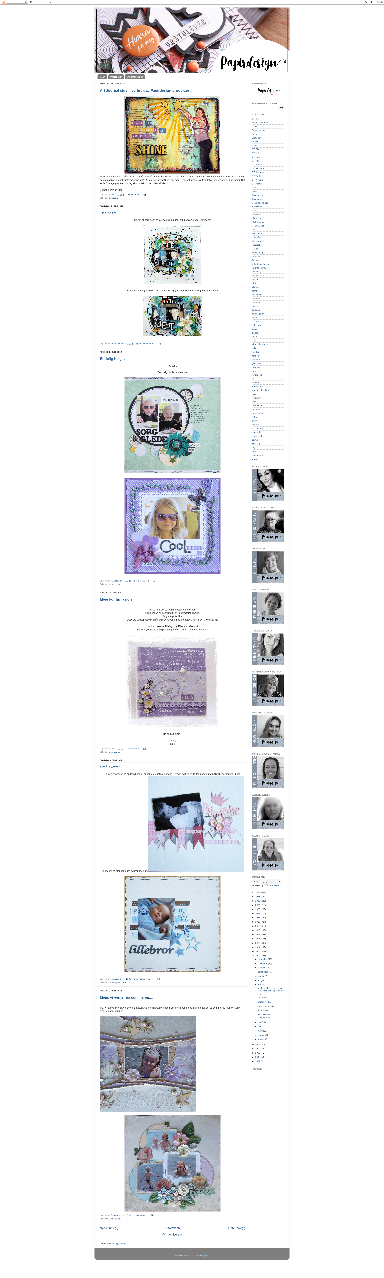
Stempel (256, 256)
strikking (256, 444)
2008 (258, 1057)
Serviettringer (258, 252)
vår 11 (117, 1219)
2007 (258, 1061)
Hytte (254, 210)
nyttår (254, 417)
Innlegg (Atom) (119, 1243)
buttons (255, 317)
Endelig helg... (112, 359)
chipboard (113, 198)
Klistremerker (258, 222)
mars (260, 1031)
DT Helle (256, 153)
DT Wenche (257, 180)
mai (260, 1022)
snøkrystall (257, 436)
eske (254, 348)
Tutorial (255, 260)
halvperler (256, 367)
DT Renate (257, 164)
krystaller (256, 398)
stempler (256, 440)
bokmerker (257, 294)
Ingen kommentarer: (145, 343)
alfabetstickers (259, 275)
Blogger (204, 1255)
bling (254, 283)
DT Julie (256, 157)
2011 (257, 1044)
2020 (258, 922)
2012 (258, 955)
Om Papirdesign (135, 77)
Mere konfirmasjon (116, 599)
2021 (258, 917)
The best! (108, 213)
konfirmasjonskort (260, 390)
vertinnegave (258, 455)
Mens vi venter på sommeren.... (126, 997)
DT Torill (256, 176)
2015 (258, 943)
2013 (258, 951)
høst (254, 371)
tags (254, 451)
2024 (258, 905)
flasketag (256, 356)
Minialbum (257, 233)
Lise (111, 752)
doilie (254, 329)
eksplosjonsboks (260, 344)
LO (253, 229)
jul (253, 379)
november (263, 963)
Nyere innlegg (109, 1228)
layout (112, 584)
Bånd (254, 145)
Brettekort (256, 138)
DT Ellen (256, 149)
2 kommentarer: (141, 581)
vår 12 (117, 752)
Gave (254, 191)
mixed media (258, 405)
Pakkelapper (258, 241)
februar (261, 1035)
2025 (258, 901)
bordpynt (256, 302)
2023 (258, 909)
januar (261, 1039)
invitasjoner (257, 375)
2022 (258, 913)
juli (259, 980)
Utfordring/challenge (261, 264)
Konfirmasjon (258, 226)
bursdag (256, 310)
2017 (258, 934)
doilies (255, 333)
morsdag (256, 409)
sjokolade (256, 432)
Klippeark (256, 218)
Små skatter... (111, 767)
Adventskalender (260, 122)
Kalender (256, 214)
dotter (255, 336)
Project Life (257, 245)
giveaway (256, 363)
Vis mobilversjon (172, 1234)
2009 (258, 1053)
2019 (258, 926)
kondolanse (257, 386)
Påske (255, 249)
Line (118, 584)
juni (260, 984)
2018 (258, 930)
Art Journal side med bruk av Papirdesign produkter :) (146, 90)
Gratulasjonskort (260, 203)
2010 (258, 1048)
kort (254, 394)
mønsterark (257, 413)
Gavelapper (257, 195)
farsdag (255, 352)
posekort (256, 424)
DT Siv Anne (258, 168)
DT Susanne (258, 172)
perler (255, 421)
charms (255, 321)
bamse (255, 279)
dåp (254, 340)
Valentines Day (259, 268)
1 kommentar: (133, 194)
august (261, 976)
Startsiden (173, 1228)
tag (253, 447)
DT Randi (256, 161)
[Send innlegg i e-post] (144, 194)
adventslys (257, 271)
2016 (258, 938)
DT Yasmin (257, 184)
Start (102, 77)
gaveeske (256, 359)
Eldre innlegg (236, 1228)
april (260, 1026)
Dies (254, 187)
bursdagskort (258, 314)
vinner (255, 459)
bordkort (256, 298)
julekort (255, 382)
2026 (258, 896)
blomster (256, 287)
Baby (111, 982)
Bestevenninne (259, 130)
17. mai (255, 119)
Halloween (257, 206)
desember (263, 959)
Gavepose (257, 199)
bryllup (255, 306)
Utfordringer (116, 77)
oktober (262, 967)
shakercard (257, 428)
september (263, 972)
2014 (258, 947)
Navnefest (257, 237)
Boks (254, 134)
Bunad (255, 141)
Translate (274, 885)
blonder (255, 291)
